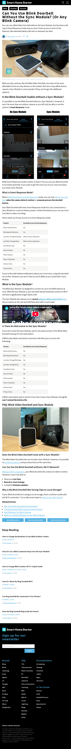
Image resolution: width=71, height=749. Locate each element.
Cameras (11, 540)
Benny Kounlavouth (10, 558)
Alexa (4, 614)
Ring (12, 585)
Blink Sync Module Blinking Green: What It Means (24, 515)
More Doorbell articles (35, 520)
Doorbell (13, 8)
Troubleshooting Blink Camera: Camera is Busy (23, 509)
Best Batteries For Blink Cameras (17, 512)
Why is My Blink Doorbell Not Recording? (21, 506)
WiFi (16, 555)
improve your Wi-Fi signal (52, 497)
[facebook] (24, 36)
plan (52, 299)
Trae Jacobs (11, 36)
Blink (5, 8)
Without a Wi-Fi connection (13, 471)
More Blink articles (13, 520)
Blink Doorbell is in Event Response (23, 197)
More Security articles (58, 520)
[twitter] (27, 36)
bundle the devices (12, 462)
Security (23, 8)
